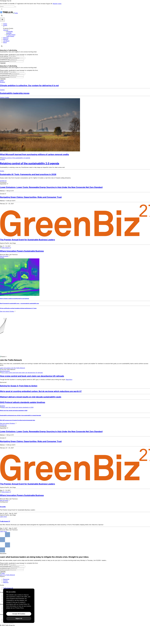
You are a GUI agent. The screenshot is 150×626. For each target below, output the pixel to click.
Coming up (3, 180)
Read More (69, 379)
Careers (2, 90)
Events (5, 25)
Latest (2, 80)
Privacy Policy (19, 608)
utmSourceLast (4, 61)
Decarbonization (5, 371)
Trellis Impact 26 (8, 588)
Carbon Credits (4, 97)
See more (7, 311)
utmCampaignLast (5, 58)
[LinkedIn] (1, 616)
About (5, 42)
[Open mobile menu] (2, 20)
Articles (5, 581)
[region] (18, 606)
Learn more (12, 368)
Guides (2, 171)
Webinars (6, 38)
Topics (5, 23)
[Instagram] (3, 616)
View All (5, 30)
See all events (4, 256)
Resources (6, 579)
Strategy (2, 82)
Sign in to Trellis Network (7, 575)
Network (5, 39)
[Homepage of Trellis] (2, 573)
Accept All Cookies (18, 614)
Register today (57, 3)
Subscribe (3, 63)
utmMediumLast (4, 59)
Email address (4, 56)
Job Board (6, 41)
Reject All (19, 618)
